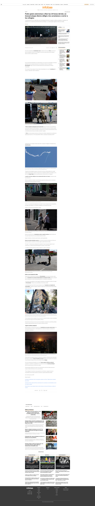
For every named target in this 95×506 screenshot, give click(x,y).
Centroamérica (48, 4)
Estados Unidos (32, 4)
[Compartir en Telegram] (54, 47)
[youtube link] (28, 493)
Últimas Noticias (57, 4)
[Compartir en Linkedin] (52, 47)
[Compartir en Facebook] (48, 47)
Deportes (61, 4)
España (39, 4)
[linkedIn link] (31, 493)
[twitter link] (29, 492)
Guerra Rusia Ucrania (36, 406)
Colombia (36, 4)
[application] (41, 35)
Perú (44, 4)
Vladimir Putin (27, 406)
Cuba (54, 4)
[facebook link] (28, 492)
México (42, 4)
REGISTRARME (86, 4)
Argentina (28, 4)
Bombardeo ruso (46, 406)
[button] (1, 4)
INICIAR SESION (92, 4)
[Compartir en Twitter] (50, 47)
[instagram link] (31, 492)
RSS (38, 498)
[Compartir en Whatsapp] (47, 47)
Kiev (41, 406)
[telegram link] (29, 493)
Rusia (31, 406)
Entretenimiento (66, 4)
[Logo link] (47, 7)
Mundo (51, 4)
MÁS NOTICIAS (41, 451)
